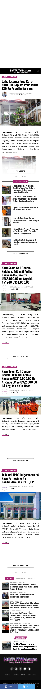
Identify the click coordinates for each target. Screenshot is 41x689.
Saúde (23, 675)
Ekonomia (16, 675)
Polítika (7, 675)
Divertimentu (32, 675)
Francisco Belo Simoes (18, 95)
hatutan (13, 289)
